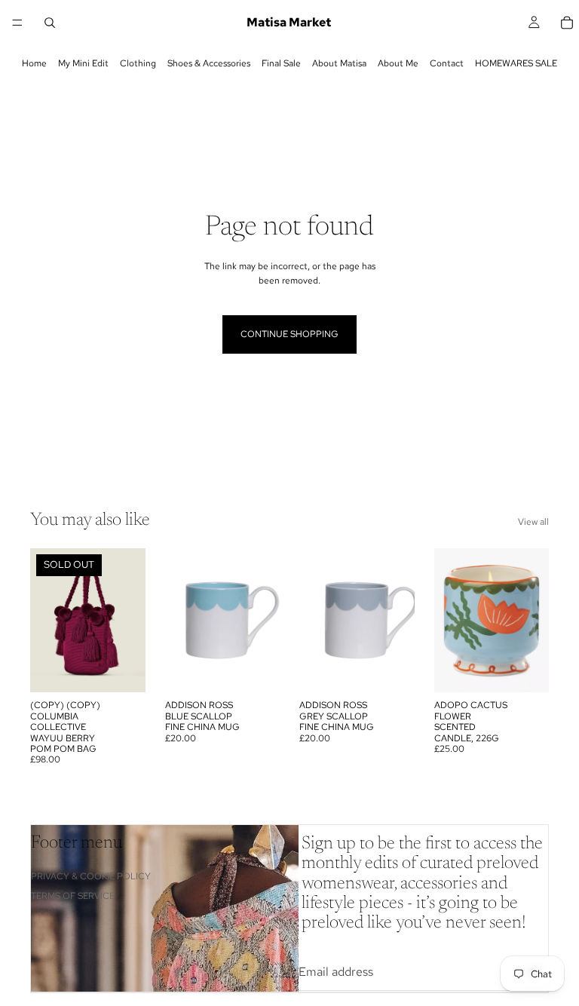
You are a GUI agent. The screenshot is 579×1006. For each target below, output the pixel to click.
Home (34, 63)
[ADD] (256, 669)
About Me (398, 63)
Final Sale (281, 63)
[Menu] (17, 22)
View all (533, 522)
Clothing (138, 63)
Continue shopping (289, 334)
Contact (447, 63)
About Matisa (339, 63)
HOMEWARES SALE (516, 63)
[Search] (49, 22)
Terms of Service (73, 896)
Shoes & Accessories (208, 63)
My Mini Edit (83, 63)
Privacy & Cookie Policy (91, 876)
